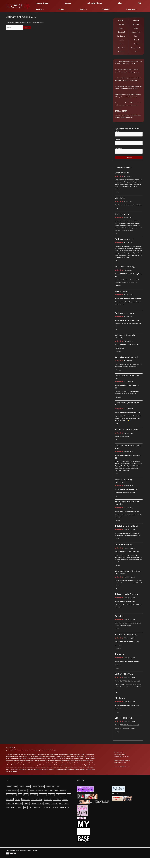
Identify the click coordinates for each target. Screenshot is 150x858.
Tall (30, 807)
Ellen (120, 72)
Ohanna (130, 86)
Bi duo (15, 786)
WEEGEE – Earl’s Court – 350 (130, 345)
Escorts (26, 795)
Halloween (51, 795)
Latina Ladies (9, 799)
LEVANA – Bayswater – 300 (130, 511)
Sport (25, 807)
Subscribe (129, 158)
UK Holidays (47, 807)
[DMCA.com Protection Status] (11, 853)
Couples (32, 790)
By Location (105, 9)
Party (60, 803)
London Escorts (42, 3)
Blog (120, 3)
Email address (118, 148)
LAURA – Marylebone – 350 (130, 641)
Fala (134, 61)
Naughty (26, 803)
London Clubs (25, 799)
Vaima (124, 94)
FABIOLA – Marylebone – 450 (130, 412)
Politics (66, 803)
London (17, 799)
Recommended (10, 807)
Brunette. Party (50, 786)
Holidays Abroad (61, 795)
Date (51, 790)
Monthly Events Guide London (14, 803)
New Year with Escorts (37, 803)
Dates (56, 790)
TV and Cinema (37, 807)
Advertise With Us (95, 3)
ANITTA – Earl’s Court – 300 (130, 320)
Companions (23, 790)
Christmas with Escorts (12, 790)
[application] (43, 9)
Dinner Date (63, 790)
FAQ (139, 3)
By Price (61, 9)
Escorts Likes (33, 795)
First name (117, 131)
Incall (69, 795)
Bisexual (22, 786)
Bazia (120, 78)
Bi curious (8, 786)
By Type (82, 9)
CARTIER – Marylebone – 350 (130, 681)
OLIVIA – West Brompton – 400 (131, 298)
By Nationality (130, 9)
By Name (39, 9)
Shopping (19, 807)
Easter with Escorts (11, 795)
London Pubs (47, 799)
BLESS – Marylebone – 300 (129, 489)
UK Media (55, 807)
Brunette (41, 786)
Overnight (54, 803)
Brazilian (34, 786)
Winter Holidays (64, 807)
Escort (20, 795)
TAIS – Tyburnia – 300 (128, 601)
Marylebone (57, 799)
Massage (65, 799)
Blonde (28, 786)
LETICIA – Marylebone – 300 (130, 661)
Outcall (47, 803)
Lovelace (117, 105)
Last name (117, 139)
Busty (58, 786)
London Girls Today (37, 799)
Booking (68, 3)
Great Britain (42, 795)
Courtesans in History (41, 790)
